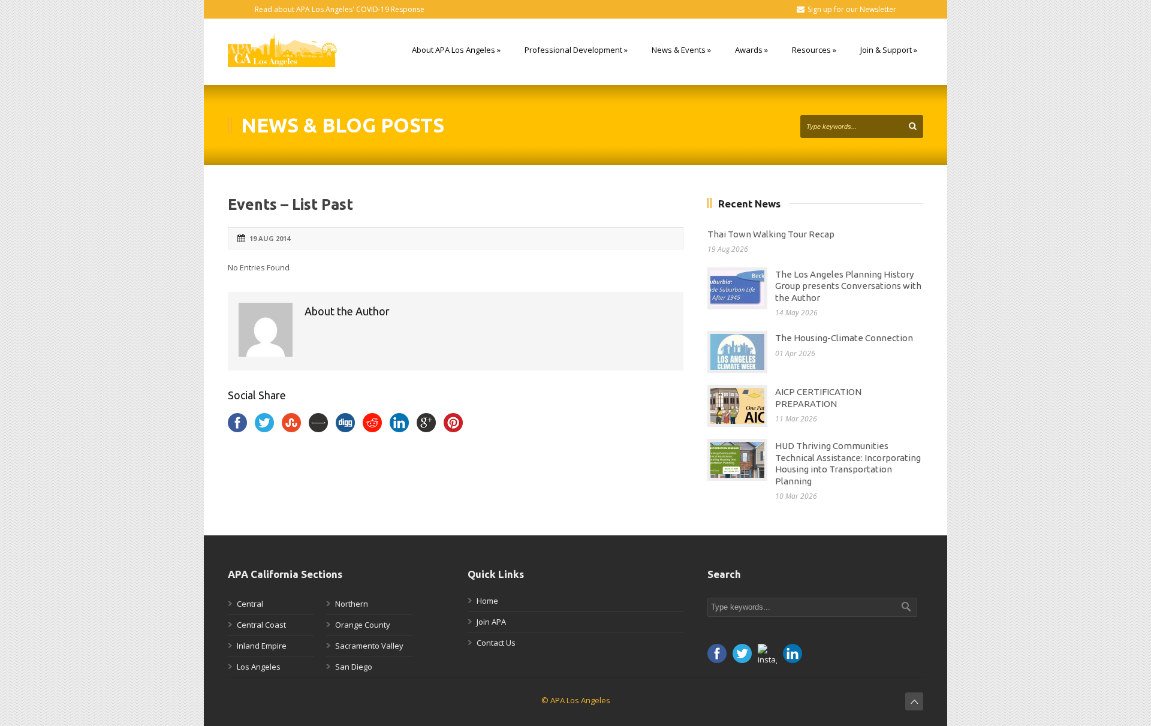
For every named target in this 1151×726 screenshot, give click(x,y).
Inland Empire (262, 645)
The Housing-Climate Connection (844, 338)
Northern (351, 603)
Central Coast (261, 624)
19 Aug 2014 (269, 238)
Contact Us (496, 642)
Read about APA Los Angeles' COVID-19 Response (339, 9)
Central (250, 603)
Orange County (362, 624)
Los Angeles (259, 666)
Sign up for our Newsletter (851, 9)
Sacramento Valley (369, 645)
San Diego (353, 666)
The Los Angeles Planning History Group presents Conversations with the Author (848, 286)
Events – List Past (290, 204)
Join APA (491, 621)
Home (487, 600)
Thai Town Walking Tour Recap (770, 234)
